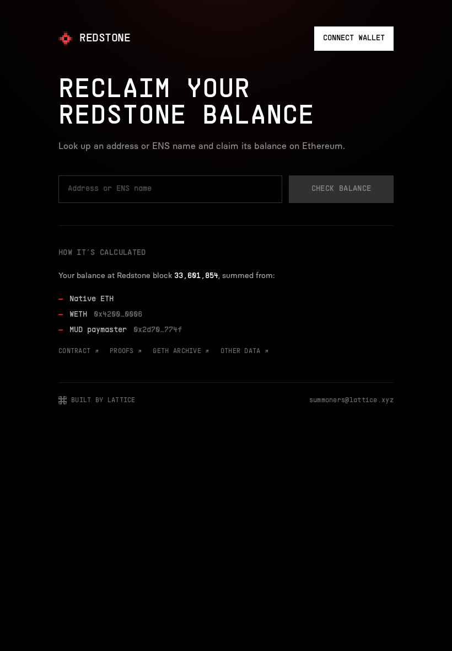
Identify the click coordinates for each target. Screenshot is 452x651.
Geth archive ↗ (181, 351)
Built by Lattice (103, 400)
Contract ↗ (78, 351)
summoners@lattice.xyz (351, 400)
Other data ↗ (244, 351)
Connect (354, 38)
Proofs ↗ (126, 351)
